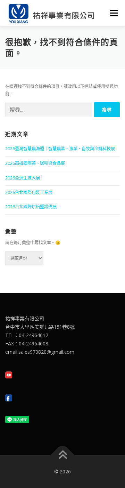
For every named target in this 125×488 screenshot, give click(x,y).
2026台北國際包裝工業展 (28, 192)
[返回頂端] (62, 455)
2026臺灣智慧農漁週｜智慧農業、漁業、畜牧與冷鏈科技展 (60, 149)
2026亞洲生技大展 (22, 178)
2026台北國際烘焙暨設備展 (31, 207)
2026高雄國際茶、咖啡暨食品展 (35, 163)
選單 (112, 13)
